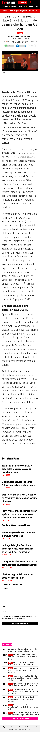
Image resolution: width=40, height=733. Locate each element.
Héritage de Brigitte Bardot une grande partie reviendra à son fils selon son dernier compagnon (17, 548)
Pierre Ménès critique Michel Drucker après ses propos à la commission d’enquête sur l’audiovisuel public (19, 514)
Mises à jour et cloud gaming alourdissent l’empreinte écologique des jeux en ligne (23, 707)
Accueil (4, 41)
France (10, 655)
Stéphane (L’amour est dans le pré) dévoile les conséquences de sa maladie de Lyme (18, 469)
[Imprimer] (32, 86)
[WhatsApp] (19, 86)
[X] (14, 86)
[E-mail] (28, 86)
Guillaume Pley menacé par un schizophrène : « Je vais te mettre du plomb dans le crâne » (23, 691)
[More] (37, 86)
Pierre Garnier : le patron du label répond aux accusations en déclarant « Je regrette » (22, 699)
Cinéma (19, 33)
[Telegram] (23, 86)
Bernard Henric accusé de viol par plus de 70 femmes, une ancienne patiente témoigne (19, 498)
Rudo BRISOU (15, 36)
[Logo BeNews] (8, 2)
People (8, 41)
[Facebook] (10, 86)
